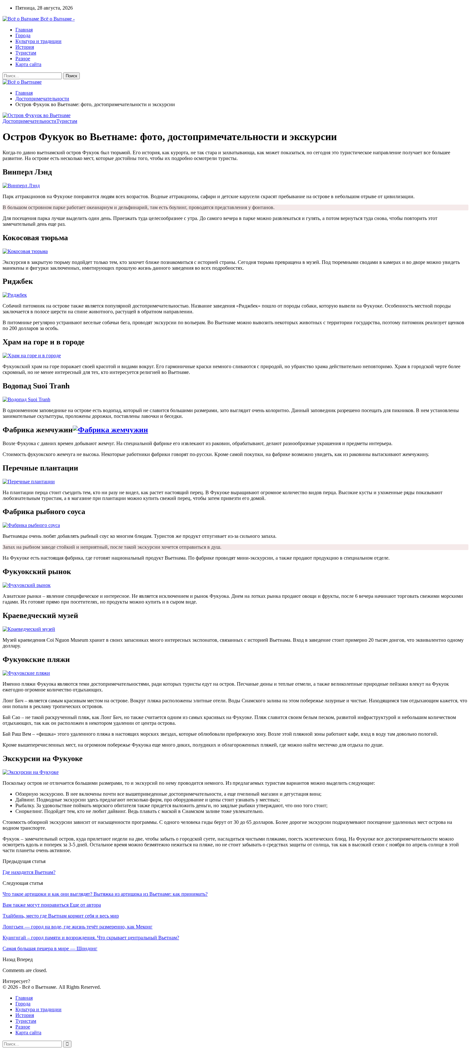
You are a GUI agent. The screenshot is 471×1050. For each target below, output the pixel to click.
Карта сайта (28, 64)
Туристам (25, 52)
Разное (22, 58)
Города (22, 35)
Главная (24, 29)
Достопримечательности (29, 121)
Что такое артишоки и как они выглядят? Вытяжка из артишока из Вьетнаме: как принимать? (105, 894)
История (24, 47)
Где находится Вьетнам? (29, 872)
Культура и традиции (38, 41)
